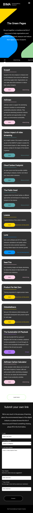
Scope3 (7, 70)
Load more (16, 397)
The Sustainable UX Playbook (16, 332)
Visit (9, 90)
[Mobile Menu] (29, 3)
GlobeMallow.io (10, 307)
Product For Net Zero (12, 288)
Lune (6, 235)
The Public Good (10, 190)
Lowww (7, 215)
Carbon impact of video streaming (13, 134)
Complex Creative (21, 509)
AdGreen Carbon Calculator (15, 362)
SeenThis (8, 263)
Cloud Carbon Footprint (13, 166)
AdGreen (7, 100)
